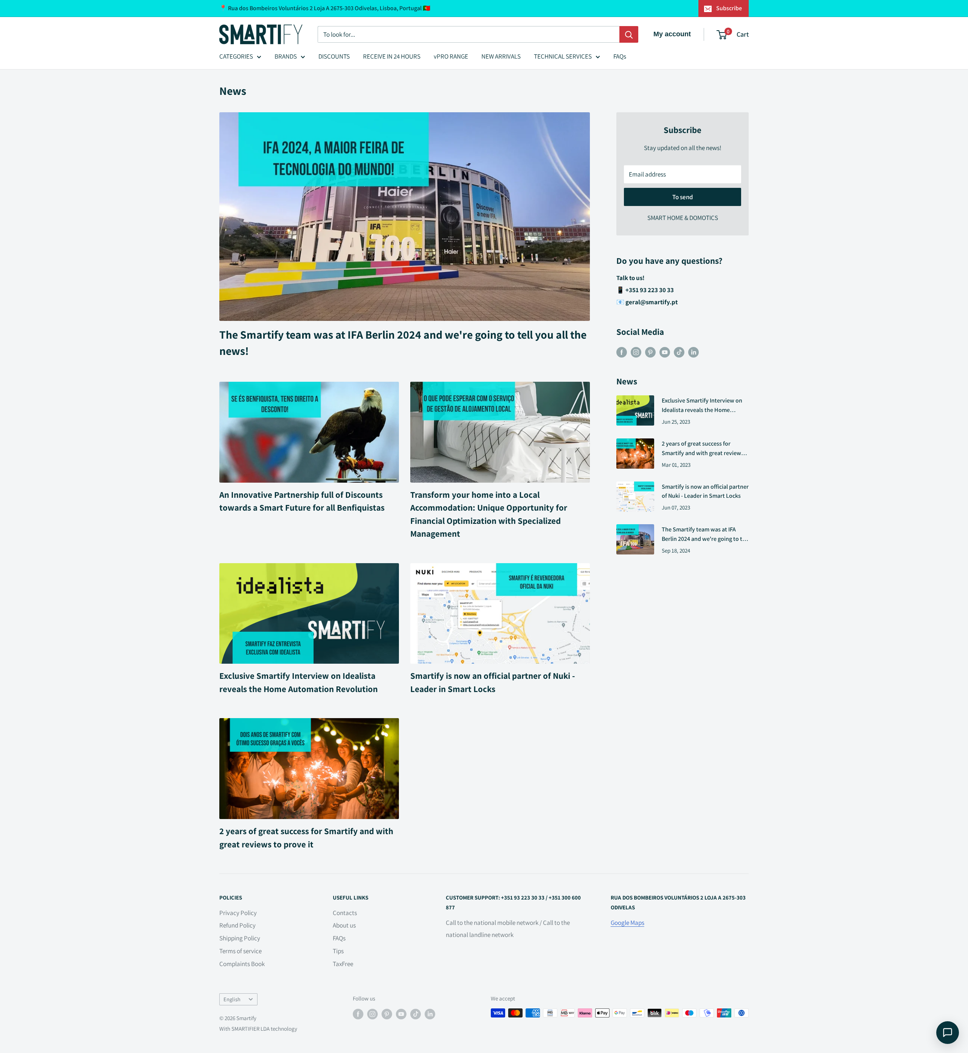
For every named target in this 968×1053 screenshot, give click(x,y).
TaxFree (343, 964)
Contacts (345, 913)
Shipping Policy (239, 938)
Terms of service (240, 951)
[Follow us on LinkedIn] (693, 352)
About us (344, 925)
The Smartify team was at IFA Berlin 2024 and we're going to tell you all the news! (705, 534)
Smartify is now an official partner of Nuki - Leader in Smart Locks (705, 491)
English (231, 999)
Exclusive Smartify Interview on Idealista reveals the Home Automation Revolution (702, 405)
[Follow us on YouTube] (664, 352)
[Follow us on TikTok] (679, 352)
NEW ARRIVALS (501, 56)
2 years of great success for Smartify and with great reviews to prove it (703, 449)
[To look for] (628, 34)
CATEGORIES (236, 56)
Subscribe (729, 8)
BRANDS (286, 56)
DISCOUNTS (334, 56)
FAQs (619, 56)
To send (682, 197)
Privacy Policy (238, 913)
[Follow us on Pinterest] (650, 352)
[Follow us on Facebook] (621, 352)
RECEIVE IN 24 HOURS (391, 56)
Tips (338, 951)
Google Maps (627, 922)
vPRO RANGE (451, 56)
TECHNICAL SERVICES (563, 56)
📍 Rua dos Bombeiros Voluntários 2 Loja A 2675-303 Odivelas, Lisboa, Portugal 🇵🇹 (324, 8)
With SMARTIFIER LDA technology (258, 1028)
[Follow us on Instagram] (636, 352)
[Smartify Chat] (947, 1032)
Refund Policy (237, 925)
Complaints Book (242, 964)
